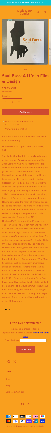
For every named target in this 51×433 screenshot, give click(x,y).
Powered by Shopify (36, 426)
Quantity (6, 96)
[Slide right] (32, 70)
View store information (16, 129)
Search (9, 379)
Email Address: (12, 340)
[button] (6, 12)
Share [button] (7, 309)
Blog (8, 385)
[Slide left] (19, 70)
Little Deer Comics (20, 426)
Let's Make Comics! (15, 392)
